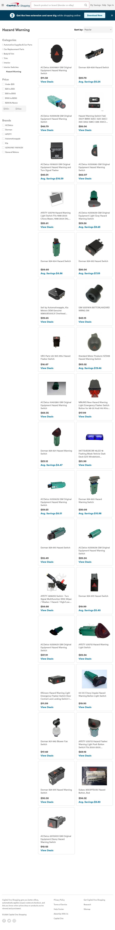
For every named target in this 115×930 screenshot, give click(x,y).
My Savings (95, 5)
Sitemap (87, 909)
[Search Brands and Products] (86, 5)
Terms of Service (60, 904)
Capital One (58, 918)
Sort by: (78, 29)
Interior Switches (10, 67)
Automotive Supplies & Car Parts (17, 44)
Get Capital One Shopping (94, 899)
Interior (6, 62)
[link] (18, 5)
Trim (5, 58)
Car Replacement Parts (13, 49)
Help (104, 5)
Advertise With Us (61, 913)
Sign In (110, 5)
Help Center (59, 909)
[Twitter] (9, 921)
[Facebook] (4, 921)
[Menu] (2, 5)
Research (87, 904)
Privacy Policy (59, 899)
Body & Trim (8, 53)
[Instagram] (14, 921)
